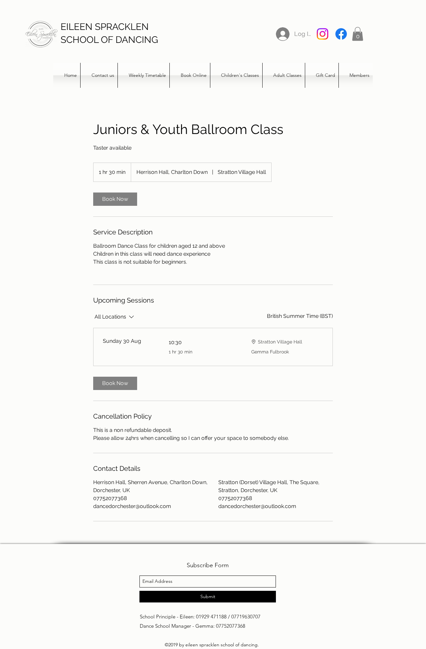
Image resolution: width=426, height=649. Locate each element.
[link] (115, 199)
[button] (357, 34)
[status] (300, 316)
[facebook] (341, 34)
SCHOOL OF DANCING (109, 39)
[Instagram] (322, 34)
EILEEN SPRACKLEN (105, 26)
